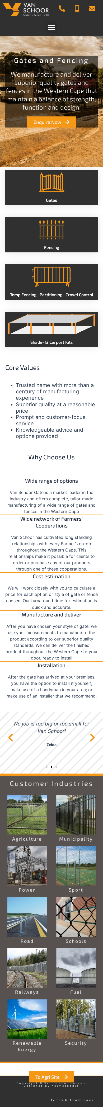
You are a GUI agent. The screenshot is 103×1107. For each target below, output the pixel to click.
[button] (52, 28)
